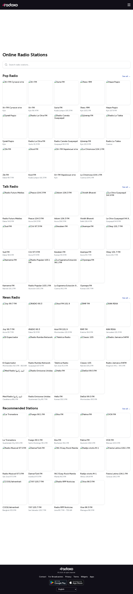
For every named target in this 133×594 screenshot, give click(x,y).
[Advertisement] (66, 32)
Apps (92, 577)
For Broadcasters (55, 577)
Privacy (68, 577)
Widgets (84, 577)
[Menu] (129, 5)
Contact (42, 577)
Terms (76, 577)
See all (125, 76)
